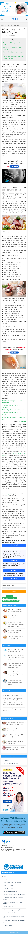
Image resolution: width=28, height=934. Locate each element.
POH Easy (14, 560)
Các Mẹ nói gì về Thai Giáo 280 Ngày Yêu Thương (14, 898)
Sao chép (12, 591)
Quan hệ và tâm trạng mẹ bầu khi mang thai (13, 916)
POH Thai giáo (6, 494)
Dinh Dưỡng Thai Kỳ (14, 25)
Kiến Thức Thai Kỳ (8, 885)
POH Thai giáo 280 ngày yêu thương (13, 695)
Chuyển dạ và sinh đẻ (9, 913)
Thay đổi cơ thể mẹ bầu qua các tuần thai (14, 894)
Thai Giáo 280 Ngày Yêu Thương (12, 882)
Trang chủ (3, 25)
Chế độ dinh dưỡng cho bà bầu (11, 600)
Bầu (8, 25)
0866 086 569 (10, 845)
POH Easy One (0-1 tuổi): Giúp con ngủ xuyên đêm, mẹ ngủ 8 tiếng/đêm (13, 698)
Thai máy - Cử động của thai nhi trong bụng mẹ (13, 902)
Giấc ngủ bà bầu (8, 925)
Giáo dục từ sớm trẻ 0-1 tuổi (11, 763)
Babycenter (22, 421)
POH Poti (14, 578)
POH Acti (14, 570)
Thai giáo (9, 596)
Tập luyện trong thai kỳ (10, 906)
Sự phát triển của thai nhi (10, 598)
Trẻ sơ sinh (6, 760)
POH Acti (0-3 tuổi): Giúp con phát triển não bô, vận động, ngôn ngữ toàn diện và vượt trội (13, 704)
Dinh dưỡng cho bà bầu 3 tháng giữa (13, 410)
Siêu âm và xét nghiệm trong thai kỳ (13, 910)
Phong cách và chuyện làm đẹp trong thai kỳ (14, 921)
